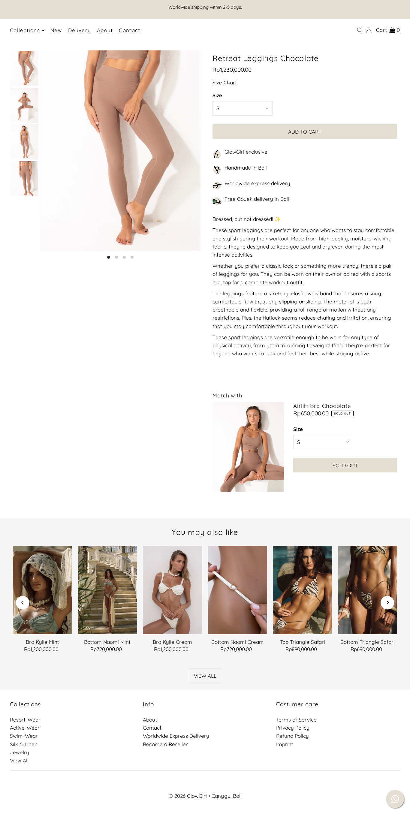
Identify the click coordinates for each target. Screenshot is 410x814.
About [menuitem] (105, 30)
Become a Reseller (165, 744)
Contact (152, 728)
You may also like (205, 532)
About (150, 719)
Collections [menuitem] (25, 30)
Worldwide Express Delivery (176, 736)
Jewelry (19, 752)
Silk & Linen (24, 744)
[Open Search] (359, 30)
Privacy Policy (292, 728)
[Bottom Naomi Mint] (107, 590)
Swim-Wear (24, 736)
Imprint (284, 744)
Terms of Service (296, 719)
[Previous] (22, 602)
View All (19, 760)
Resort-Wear (25, 719)
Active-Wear (25, 728)
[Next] (387, 602)
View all (205, 676)
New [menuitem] (56, 30)
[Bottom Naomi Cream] (237, 590)
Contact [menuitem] (129, 30)
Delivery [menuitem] (79, 30)
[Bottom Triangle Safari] (367, 590)
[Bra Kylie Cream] (172, 590)
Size (217, 95)
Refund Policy (292, 736)
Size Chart (225, 83)
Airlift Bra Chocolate (322, 405)
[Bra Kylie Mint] (42, 590)
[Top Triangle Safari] (302, 590)
